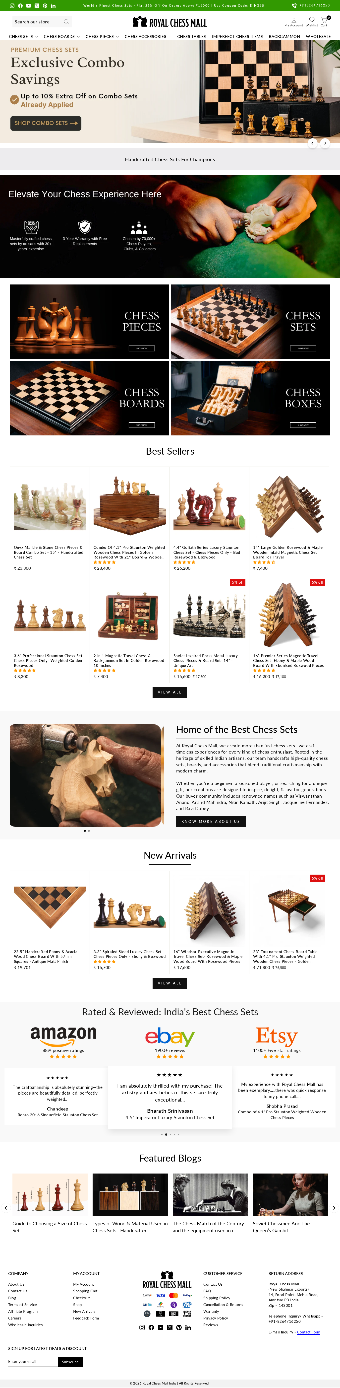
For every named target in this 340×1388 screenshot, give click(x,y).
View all (170, 692)
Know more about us (211, 821)
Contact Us (18, 1291)
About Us (16, 1284)
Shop (77, 1304)
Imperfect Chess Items (237, 36)
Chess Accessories (146, 36)
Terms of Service (22, 1304)
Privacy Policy (215, 1318)
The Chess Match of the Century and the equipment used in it (208, 1226)
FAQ (207, 1291)
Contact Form (308, 1332)
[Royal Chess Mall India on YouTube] (28, 5)
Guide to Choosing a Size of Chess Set (49, 1226)
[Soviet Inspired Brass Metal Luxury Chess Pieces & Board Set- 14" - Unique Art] (209, 667)
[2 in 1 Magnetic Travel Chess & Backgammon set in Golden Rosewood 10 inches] (130, 667)
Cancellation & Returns (223, 1304)
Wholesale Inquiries (25, 1324)
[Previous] (313, 143)
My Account (83, 1284)
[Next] (325, 143)
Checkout (81, 1298)
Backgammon (284, 36)
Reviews (210, 1324)
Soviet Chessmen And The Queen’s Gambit (281, 1226)
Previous (6, 1208)
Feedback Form (86, 1318)
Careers (14, 1318)
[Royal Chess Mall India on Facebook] (20, 5)
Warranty (211, 1311)
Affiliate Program (23, 1311)
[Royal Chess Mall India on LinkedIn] (53, 5)
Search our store (32, 21)
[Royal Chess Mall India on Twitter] (37, 5)
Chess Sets (21, 36)
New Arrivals (84, 1311)
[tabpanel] (87, 775)
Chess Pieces (100, 36)
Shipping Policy (216, 1298)
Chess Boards (60, 36)
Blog (12, 1298)
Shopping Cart (85, 1291)
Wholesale (318, 36)
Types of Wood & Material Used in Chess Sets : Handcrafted (130, 1226)
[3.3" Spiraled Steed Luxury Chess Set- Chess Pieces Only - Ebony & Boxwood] (130, 960)
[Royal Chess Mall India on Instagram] (12, 5)
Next (334, 1208)
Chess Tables (191, 36)
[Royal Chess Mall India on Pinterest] (45, 5)
